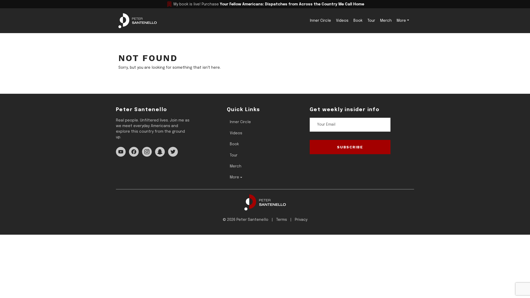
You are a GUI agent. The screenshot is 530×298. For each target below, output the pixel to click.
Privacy (301, 220)
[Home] (265, 202)
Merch (386, 21)
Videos (342, 21)
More (401, 21)
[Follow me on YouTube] (121, 152)
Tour (371, 21)
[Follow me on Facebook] (134, 152)
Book (358, 21)
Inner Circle (320, 21)
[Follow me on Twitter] (173, 152)
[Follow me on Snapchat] (160, 152)
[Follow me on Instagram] (147, 152)
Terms (281, 220)
